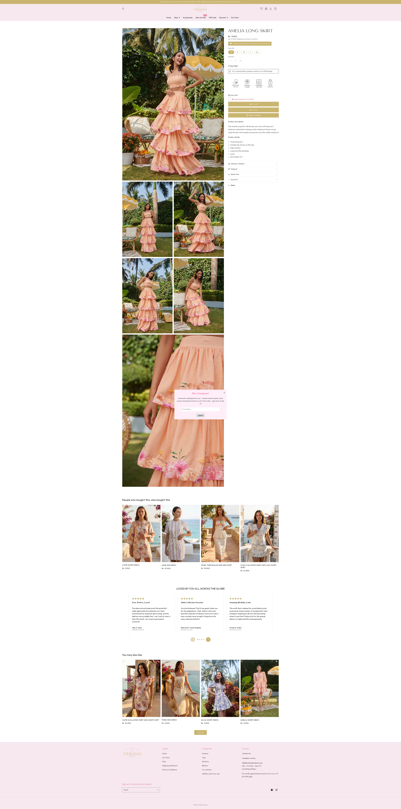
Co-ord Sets (207, 770)
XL (257, 51)
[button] (124, 8)
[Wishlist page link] (261, 8)
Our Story (166, 758)
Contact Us (246, 753)
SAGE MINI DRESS (169, 565)
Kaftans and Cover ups (211, 774)
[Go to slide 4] (203, 639)
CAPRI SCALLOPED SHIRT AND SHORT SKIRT (140, 720)
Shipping (240, 39)
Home (164, 753)
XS (231, 51)
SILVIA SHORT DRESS (209, 720)
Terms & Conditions (169, 770)
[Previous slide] (192, 639)
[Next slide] (208, 639)
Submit (200, 415)
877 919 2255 (247, 777)
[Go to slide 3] (201, 639)
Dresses (205, 753)
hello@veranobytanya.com (252, 763)
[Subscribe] (157, 790)
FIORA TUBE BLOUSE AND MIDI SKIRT (216, 565)
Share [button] (233, 185)
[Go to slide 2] (199, 639)
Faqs (164, 761)
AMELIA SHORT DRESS (249, 720)
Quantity (231, 56)
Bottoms (205, 761)
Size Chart (234, 66)
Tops (204, 758)
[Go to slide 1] (197, 639)
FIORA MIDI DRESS (169, 720)
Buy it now (253, 110)
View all (200, 732)
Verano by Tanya (202, 805)
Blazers (205, 766)
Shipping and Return (170, 766)
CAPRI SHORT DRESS (130, 565)
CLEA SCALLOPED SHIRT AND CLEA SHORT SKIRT (258, 566)
